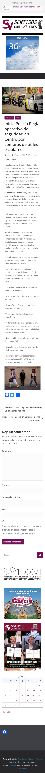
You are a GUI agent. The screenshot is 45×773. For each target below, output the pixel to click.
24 (16, 700)
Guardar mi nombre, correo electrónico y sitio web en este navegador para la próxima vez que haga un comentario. (21, 530)
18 (22, 695)
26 (28, 700)
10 (16, 690)
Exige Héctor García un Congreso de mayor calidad (21, 419)
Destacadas (9, 118)
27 (34, 700)
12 (28, 690)
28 (40, 700)
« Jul (4, 712)
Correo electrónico (11, 497)
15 (5, 695)
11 (22, 690)
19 (28, 695)
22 (5, 700)
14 (40, 690)
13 (34, 690)
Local (18, 118)
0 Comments (32, 155)
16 (11, 695)
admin (8, 155)
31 (16, 705)
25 (22, 700)
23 (11, 700)
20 (34, 695)
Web (4, 509)
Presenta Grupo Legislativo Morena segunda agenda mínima (23, 409)
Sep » (9, 712)
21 (40, 695)
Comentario (8, 451)
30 (11, 705)
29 (5, 705)
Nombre (7, 485)
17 (16, 695)
